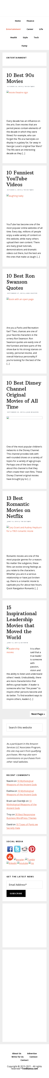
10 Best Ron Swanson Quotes (21, 282)
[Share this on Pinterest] (32, 851)
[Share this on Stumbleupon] (10, 859)
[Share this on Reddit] (24, 851)
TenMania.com (30, 1068)
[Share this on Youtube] (22, 863)
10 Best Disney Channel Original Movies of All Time (24, 395)
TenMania (24, 8)
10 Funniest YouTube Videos (20, 179)
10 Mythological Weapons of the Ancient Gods (22, 804)
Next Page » (38, 714)
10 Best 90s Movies (20, 78)
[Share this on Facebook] (10, 851)
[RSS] (31, 863)
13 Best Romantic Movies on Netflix (18, 507)
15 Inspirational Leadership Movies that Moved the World (22, 622)
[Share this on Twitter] (17, 851)
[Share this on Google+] (19, 859)
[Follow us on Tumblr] (30, 859)
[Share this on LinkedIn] (12, 863)
